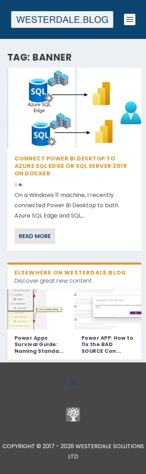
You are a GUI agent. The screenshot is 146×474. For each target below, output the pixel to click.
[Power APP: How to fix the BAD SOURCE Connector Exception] (107, 309)
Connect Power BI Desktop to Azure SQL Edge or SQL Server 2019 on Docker (71, 165)
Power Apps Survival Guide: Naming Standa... (39, 344)
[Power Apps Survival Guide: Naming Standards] (40, 309)
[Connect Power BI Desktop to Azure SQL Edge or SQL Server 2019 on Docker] (74, 108)
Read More (35, 236)
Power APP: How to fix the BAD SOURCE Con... (108, 344)
